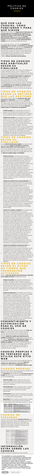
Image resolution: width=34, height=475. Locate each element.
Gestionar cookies (15, 472)
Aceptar (5, 472)
